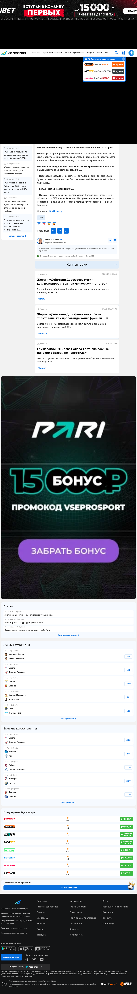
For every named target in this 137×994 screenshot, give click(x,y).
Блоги (99, 53)
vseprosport (13, 52)
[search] (116, 52)
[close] (123, 59)
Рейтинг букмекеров (74, 53)
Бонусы (90, 53)
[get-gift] (123, 53)
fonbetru (68, 497)
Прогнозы (36, 53)
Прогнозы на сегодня (52, 53)
